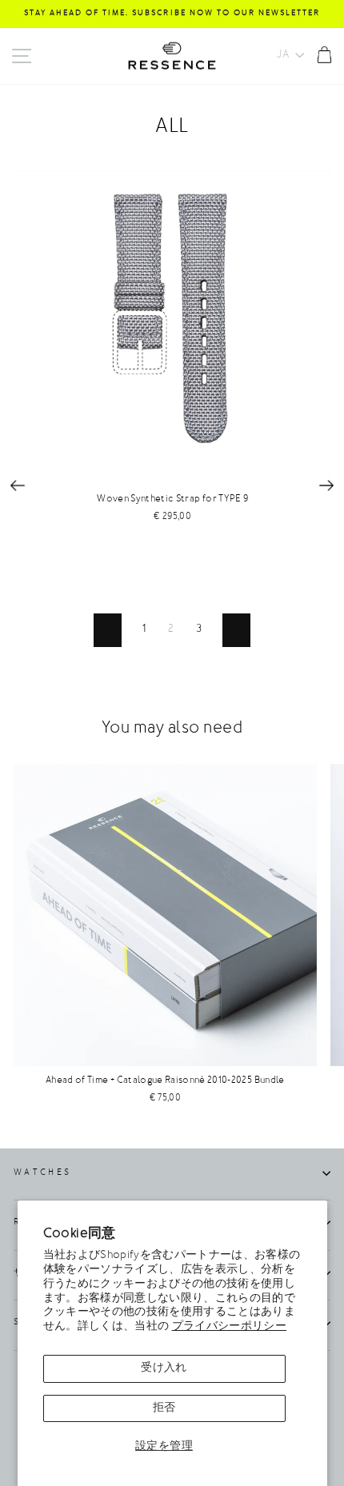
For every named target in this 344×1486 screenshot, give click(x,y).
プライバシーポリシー (229, 1326)
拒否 (164, 1408)
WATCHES (42, 1172)
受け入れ (163, 1368)
